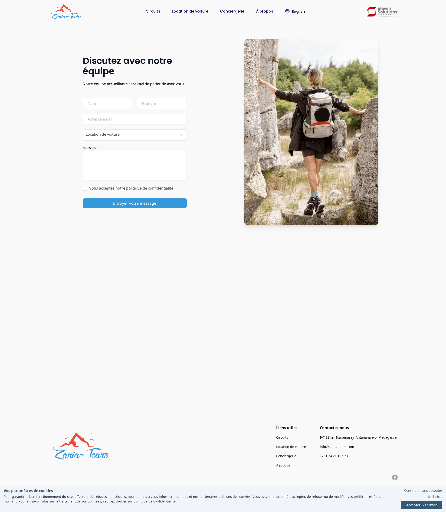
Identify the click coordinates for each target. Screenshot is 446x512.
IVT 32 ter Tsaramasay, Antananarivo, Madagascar (359, 437)
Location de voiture (190, 11)
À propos (264, 11)
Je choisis (435, 496)
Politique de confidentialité (149, 188)
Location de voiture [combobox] (103, 134)
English (298, 11)
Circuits (153, 11)
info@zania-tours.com (337, 446)
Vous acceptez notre (131, 188)
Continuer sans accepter (423, 490)
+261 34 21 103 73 (334, 456)
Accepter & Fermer (421, 505)
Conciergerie (232, 11)
